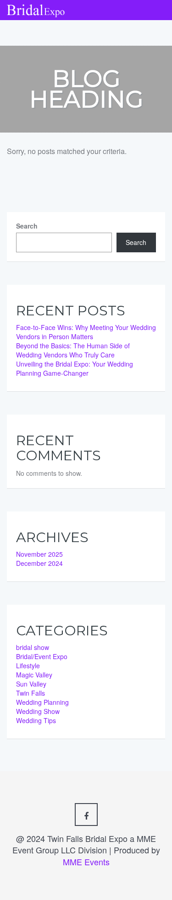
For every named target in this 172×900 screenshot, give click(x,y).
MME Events (86, 862)
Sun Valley (31, 683)
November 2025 (39, 554)
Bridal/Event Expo (41, 656)
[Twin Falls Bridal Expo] (36, 8)
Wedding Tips (36, 720)
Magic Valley (34, 674)
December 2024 (39, 563)
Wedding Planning (42, 702)
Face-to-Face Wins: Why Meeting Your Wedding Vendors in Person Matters (86, 332)
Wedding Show (38, 711)
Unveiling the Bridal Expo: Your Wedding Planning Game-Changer (74, 368)
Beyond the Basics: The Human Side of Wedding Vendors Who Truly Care (73, 350)
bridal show (32, 647)
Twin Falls (30, 693)
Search (27, 225)
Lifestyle (28, 665)
